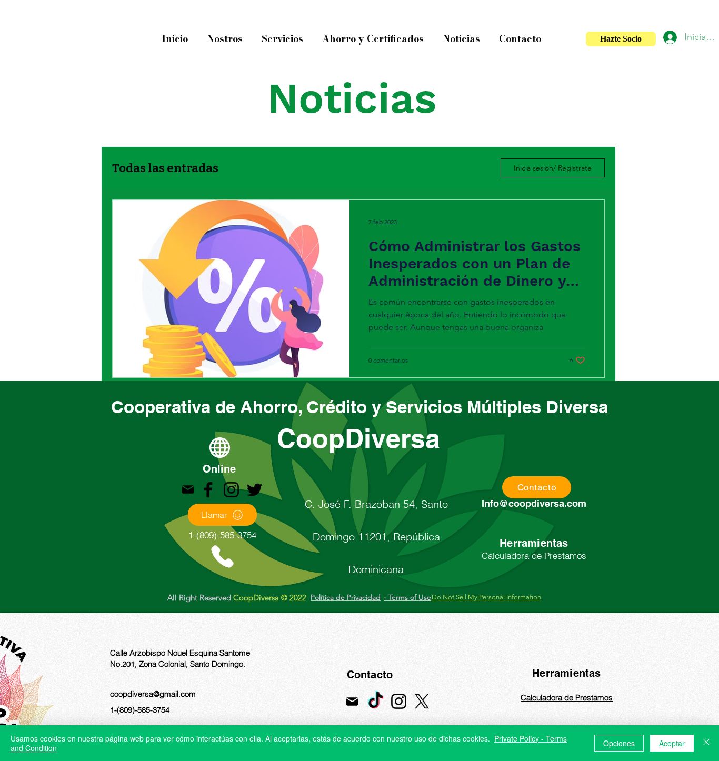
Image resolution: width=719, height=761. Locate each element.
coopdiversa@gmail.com (153, 694)
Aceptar (672, 743)
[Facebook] (208, 489)
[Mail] (187, 489)
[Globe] (219, 447)
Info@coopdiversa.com (534, 503)
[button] (224, 34)
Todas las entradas (165, 168)
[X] (422, 701)
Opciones (619, 743)
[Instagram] (231, 489)
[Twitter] (254, 489)
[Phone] (222, 557)
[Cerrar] (706, 743)
